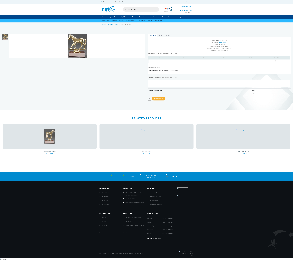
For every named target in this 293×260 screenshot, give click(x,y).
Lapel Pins (152, 17)
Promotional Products (117, 20)
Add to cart (159, 98)
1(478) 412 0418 (151, 175)
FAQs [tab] (160, 35)
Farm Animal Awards (172, 70)
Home (103, 17)
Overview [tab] (152, 35)
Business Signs (130, 20)
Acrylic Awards (143, 17)
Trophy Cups (105, 20)
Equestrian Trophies (112, 24)
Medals (169, 17)
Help (149, 20)
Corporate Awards (113, 17)
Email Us (131, 177)
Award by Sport (178, 17)
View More (158, 20)
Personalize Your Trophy (162, 77)
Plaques (134, 17)
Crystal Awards (125, 17)
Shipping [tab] (167, 35)
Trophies (162, 17)
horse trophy (223, 42)
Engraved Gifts (141, 20)
